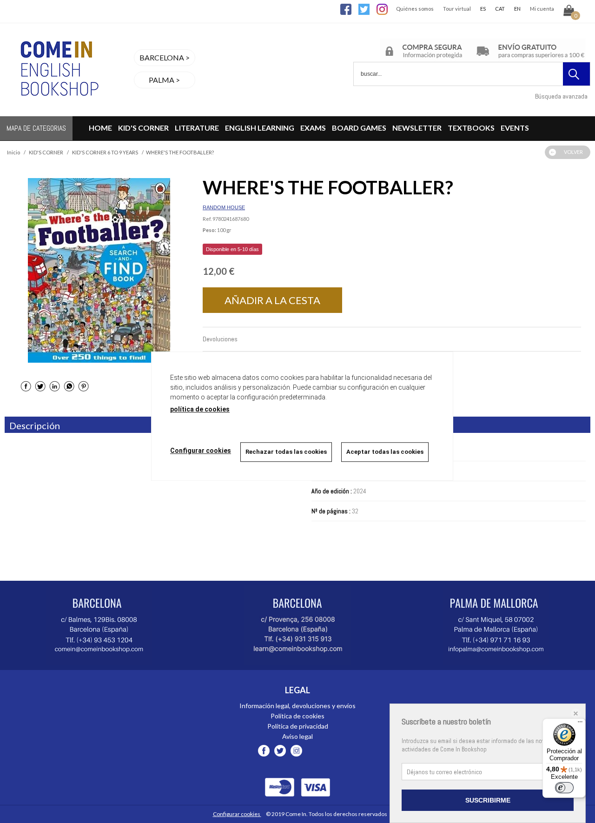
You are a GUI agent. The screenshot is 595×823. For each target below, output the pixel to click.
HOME (100, 127)
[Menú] (580, 724)
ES (483, 9)
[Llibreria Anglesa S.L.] (58, 110)
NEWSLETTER (417, 127)
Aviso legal (297, 736)
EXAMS (313, 127)
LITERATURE (197, 127)
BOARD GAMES (359, 127)
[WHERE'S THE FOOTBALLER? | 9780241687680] (99, 270)
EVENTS (515, 127)
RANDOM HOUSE (224, 207)
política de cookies (200, 409)
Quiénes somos (415, 9)
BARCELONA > (164, 57)
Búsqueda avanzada (561, 96)
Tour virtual (457, 9)
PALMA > (164, 79)
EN (517, 9)
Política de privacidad (297, 726)
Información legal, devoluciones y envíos (297, 706)
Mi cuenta (542, 9)
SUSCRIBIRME (487, 800)
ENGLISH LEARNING (259, 127)
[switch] (564, 787)
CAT (500, 9)
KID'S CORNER (143, 127)
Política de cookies (297, 716)
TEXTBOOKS (471, 127)
